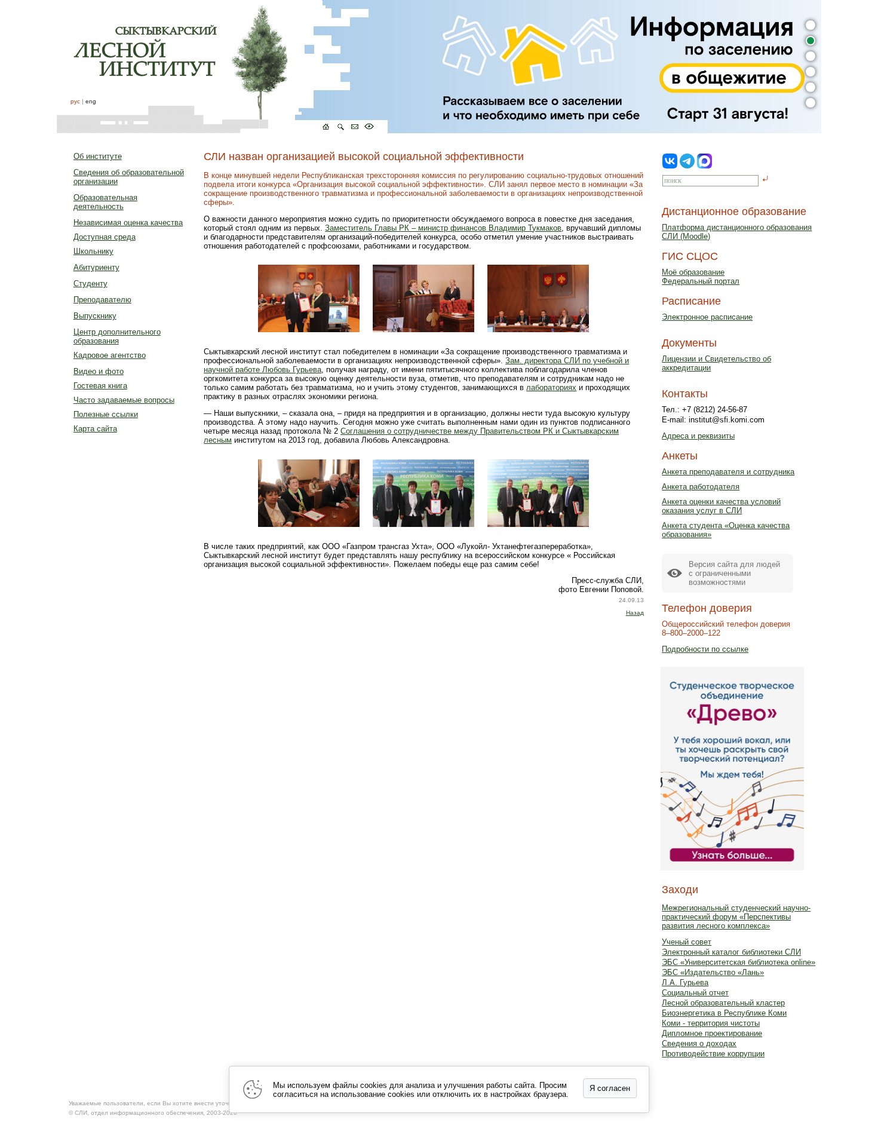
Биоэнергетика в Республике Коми (724, 1012)
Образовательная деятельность (105, 202)
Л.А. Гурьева (685, 982)
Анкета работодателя (700, 486)
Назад (635, 612)
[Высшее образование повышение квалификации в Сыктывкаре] (222, 66)
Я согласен (610, 1088)
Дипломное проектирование (712, 1033)
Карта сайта (95, 428)
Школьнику (93, 251)
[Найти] (765, 179)
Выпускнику (94, 315)
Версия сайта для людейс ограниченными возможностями (734, 573)
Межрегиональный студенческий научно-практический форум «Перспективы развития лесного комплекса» (736, 916)
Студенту (90, 283)
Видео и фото (98, 371)
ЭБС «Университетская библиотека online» (738, 962)
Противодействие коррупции (713, 1053)
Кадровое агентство (109, 355)
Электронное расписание (707, 316)
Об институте (97, 156)
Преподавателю (102, 299)
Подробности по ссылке (705, 649)
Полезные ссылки (105, 414)
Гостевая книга (100, 385)
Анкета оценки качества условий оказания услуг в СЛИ (721, 506)
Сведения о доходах (699, 1043)
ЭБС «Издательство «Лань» (713, 972)
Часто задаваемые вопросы (123, 400)
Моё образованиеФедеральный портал (700, 277)
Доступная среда (104, 236)
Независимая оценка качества (128, 222)
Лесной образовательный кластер (723, 1002)
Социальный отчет (695, 992)
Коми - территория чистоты (711, 1023)
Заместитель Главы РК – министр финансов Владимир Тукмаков (443, 227)
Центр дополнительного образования (117, 336)
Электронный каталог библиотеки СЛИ (731, 952)
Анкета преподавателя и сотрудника (728, 471)
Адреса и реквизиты (698, 435)
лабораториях (551, 387)
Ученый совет (686, 941)
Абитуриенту (96, 267)
